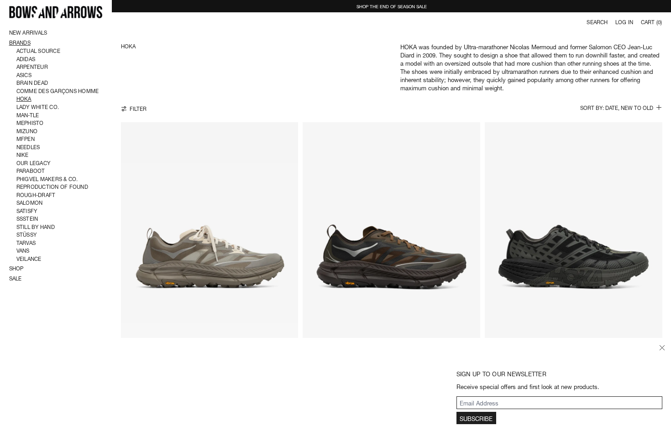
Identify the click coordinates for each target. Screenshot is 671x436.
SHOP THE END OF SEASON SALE (391, 6)
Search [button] (597, 22)
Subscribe (476, 418)
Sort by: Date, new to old (616, 108)
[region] (210, 238)
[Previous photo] (126, 239)
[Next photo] (290, 239)
